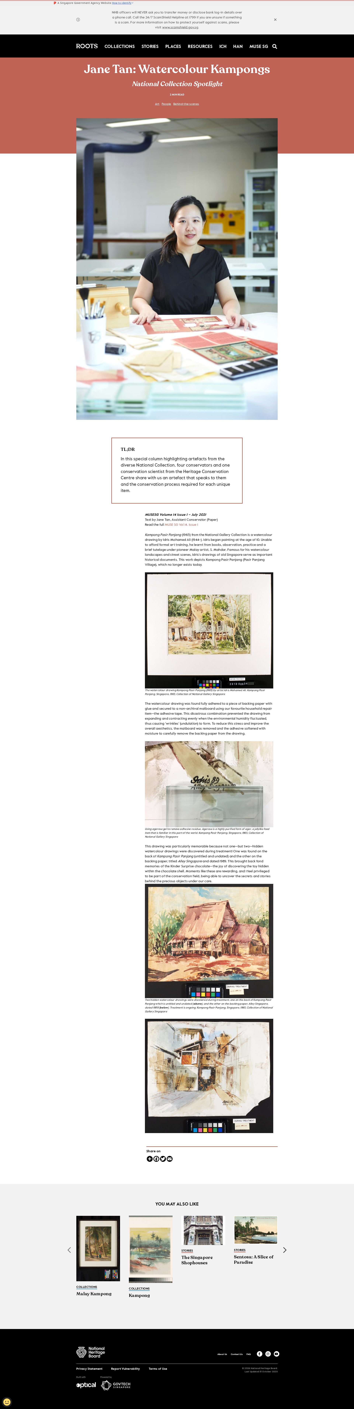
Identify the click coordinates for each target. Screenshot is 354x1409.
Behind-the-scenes (186, 104)
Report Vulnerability (125, 1369)
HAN (238, 45)
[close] (275, 20)
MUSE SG (258, 45)
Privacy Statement (89, 1369)
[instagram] (268, 1354)
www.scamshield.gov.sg (180, 27)
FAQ (249, 1354)
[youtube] (276, 1354)
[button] (284, 1250)
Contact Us (237, 1354)
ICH (223, 45)
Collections (120, 45)
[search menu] (275, 44)
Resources (200, 45)
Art (157, 104)
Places (173, 45)
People (166, 104)
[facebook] (259, 1354)
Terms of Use (158, 1369)
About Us (222, 1354)
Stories (150, 45)
